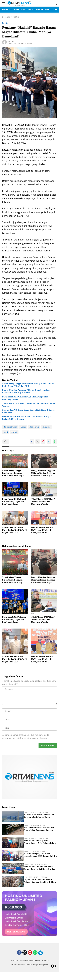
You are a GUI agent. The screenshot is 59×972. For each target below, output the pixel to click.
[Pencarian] (55, 3)
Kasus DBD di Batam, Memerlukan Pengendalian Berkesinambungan (39, 829)
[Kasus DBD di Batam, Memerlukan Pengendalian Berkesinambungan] (13, 829)
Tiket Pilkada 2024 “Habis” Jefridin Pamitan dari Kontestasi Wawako (28, 404)
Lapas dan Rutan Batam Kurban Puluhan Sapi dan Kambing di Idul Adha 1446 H (39, 880)
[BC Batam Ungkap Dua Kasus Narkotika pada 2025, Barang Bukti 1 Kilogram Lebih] (13, 855)
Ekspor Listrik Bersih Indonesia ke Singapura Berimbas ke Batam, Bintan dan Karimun (39, 816)
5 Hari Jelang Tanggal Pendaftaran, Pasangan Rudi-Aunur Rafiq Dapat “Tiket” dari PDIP (28, 385)
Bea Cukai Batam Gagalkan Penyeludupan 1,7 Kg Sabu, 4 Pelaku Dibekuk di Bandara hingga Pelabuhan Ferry (40, 842)
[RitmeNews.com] (19, 3)
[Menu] (4, 3)
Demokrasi (34, 427)
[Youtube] (30, 952)
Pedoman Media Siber (30, 961)
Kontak (45, 961)
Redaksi (11, 41)
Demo (23, 427)
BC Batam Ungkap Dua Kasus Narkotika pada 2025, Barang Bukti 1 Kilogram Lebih (40, 854)
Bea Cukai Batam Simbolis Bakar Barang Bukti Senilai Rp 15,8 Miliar (39, 867)
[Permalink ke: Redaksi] (4, 42)
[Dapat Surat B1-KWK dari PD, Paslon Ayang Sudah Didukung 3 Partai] (15, 489)
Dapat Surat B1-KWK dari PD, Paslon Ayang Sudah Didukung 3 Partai (25, 398)
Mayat (14, 432)
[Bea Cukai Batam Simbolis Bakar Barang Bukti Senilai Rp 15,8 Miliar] (13, 868)
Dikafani (46, 427)
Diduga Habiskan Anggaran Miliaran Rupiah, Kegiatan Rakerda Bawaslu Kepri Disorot (26, 391)
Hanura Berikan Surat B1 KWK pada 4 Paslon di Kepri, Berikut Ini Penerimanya (27, 418)
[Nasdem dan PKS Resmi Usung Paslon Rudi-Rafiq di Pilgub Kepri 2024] (15, 518)
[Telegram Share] (49, 441)
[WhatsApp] (35, 952)
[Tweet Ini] (37, 441)
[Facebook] (19, 952)
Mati (6, 432)
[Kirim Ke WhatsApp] (55, 441)
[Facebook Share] (32, 441)
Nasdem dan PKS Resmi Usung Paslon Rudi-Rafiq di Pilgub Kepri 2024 (28, 411)
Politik (5, 23)
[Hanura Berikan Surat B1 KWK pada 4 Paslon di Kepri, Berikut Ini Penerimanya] (44, 518)
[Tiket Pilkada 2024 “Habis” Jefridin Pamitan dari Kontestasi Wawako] (44, 489)
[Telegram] (40, 952)
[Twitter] (24, 952)
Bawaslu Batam (10, 427)
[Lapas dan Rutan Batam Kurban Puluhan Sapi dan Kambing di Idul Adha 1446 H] (13, 881)
